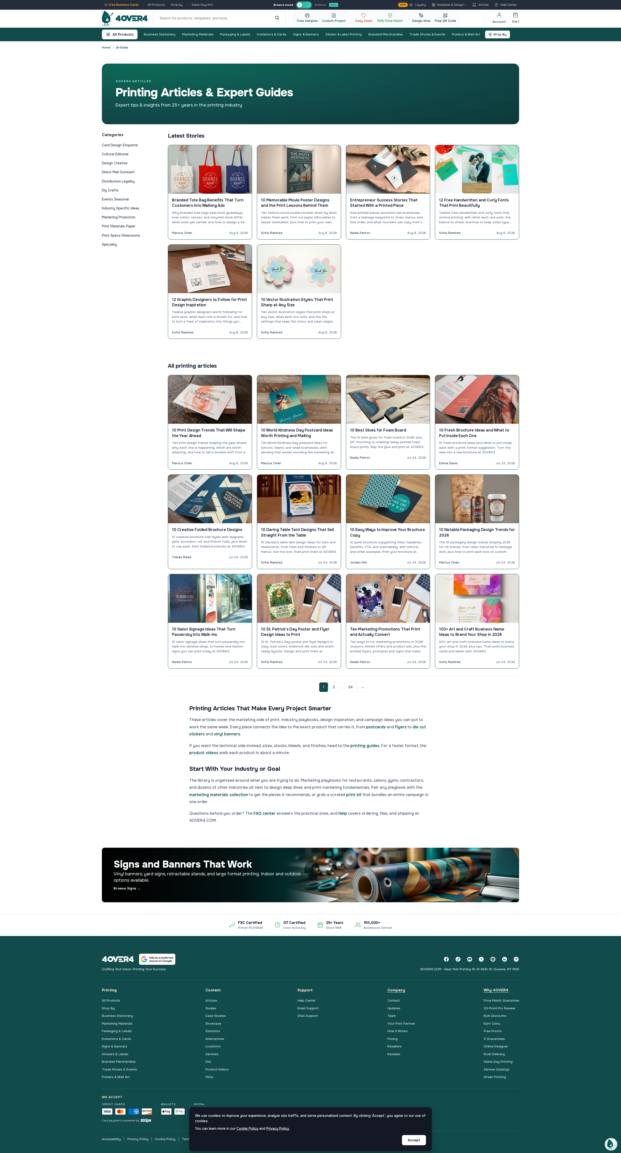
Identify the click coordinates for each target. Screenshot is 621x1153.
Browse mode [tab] (283, 5)
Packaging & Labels (235, 34)
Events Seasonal (115, 199)
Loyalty (413, 5)
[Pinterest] (516, 959)
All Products (156, 5)
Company (396, 990)
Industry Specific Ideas (120, 208)
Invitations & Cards (271, 34)
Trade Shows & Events (427, 34)
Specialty (109, 244)
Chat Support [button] (307, 1016)
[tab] (303, 5)
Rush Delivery (494, 1054)
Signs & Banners (306, 34)
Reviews (393, 1054)
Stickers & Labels (115, 1054)
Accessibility (111, 1139)
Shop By (177, 5)
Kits (208, 1062)
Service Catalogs (496, 1069)
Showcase (213, 1023)
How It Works (397, 1031)
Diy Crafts (110, 190)
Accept (414, 1140)
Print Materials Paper (118, 226)
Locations (213, 1046)
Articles (483, 5)
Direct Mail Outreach (118, 172)
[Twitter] (481, 959)
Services (211, 1054)
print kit (353, 794)
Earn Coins (492, 1023)
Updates (393, 1008)
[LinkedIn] (504, 959)
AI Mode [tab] (320, 5)
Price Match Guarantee (501, 1000)
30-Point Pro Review (499, 1008)
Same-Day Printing (498, 1062)
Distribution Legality (118, 181)
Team (391, 1016)
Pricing (392, 1039)
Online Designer (496, 1046)
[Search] (277, 18)
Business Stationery (159, 34)
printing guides (364, 745)
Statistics (212, 1031)
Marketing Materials (197, 34)
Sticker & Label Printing (344, 34)
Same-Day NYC (202, 5)
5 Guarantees (494, 1039)
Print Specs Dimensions (121, 235)
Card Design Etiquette (120, 145)
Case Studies (215, 1016)
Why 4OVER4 (496, 990)
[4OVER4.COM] (125, 18)
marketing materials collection (218, 794)
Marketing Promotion (118, 217)
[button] (611, 1144)
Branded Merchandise (385, 34)
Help (342, 813)
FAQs (209, 1077)
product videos (203, 752)
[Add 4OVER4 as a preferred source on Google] (157, 959)
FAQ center (264, 813)
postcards (376, 727)
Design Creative (115, 163)
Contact (393, 1000)
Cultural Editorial (115, 154)
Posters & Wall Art (466, 34)
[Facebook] (446, 959)
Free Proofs (493, 1031)
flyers (401, 727)
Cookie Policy (165, 1139)
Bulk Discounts (495, 1016)
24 (350, 687)
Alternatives (214, 1039)
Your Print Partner (401, 1023)
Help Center (508, 5)
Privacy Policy (137, 1139)
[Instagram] (493, 959)
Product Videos (217, 1069)
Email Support (308, 1008)
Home (106, 47)
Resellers (394, 1046)
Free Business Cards (124, 5)
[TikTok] (458, 959)
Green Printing (495, 1077)
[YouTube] (470, 959)
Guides (210, 1008)
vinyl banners (227, 734)
